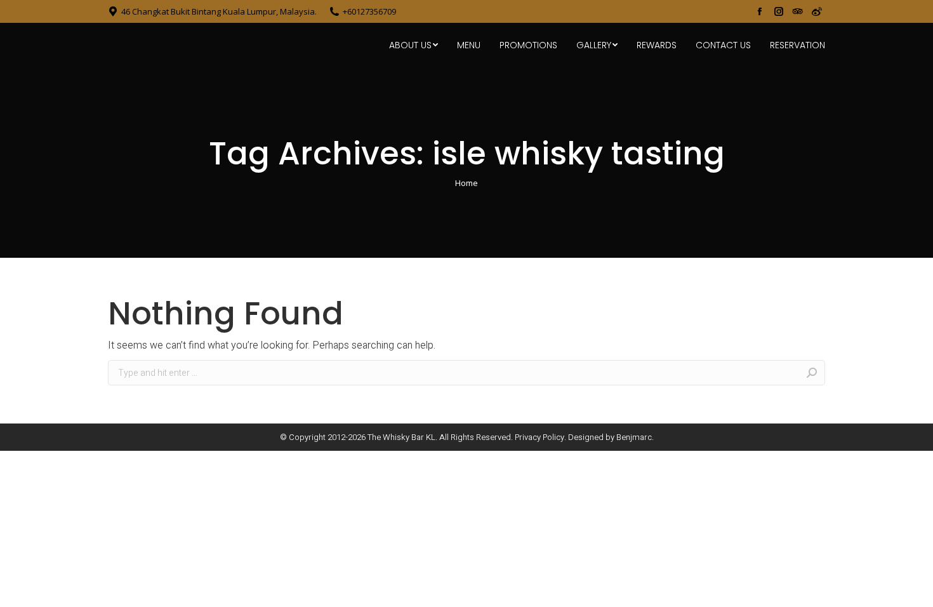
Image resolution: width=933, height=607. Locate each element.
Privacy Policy (539, 437)
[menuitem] (413, 45)
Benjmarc (634, 437)
